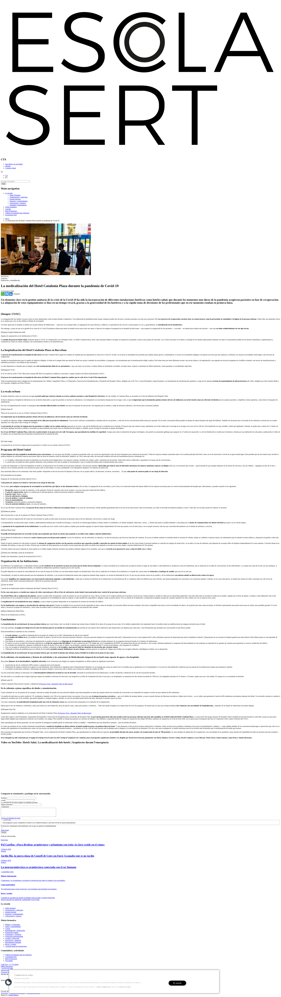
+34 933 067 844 (7, 968)
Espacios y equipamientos (19, 201)
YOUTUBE (35, 900)
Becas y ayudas (10, 944)
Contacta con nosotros (8, 972)
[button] (8, 982)
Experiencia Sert (11, 215)
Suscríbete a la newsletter (14, 164)
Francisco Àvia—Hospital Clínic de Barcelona (56, 684)
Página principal (6, 805)
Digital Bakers (13, 995)
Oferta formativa (11, 207)
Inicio (7, 219)
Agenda (8, 209)
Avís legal (4, 993)
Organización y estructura (18, 197)
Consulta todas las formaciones (16, 946)
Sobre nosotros (10, 908)
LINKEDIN (26, 900)
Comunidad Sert (11, 957)
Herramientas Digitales (13, 942)
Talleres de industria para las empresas (18, 955)
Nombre (4, 798)
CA (6, 175)
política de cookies (125, 987)
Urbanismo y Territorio (13, 934)
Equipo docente (15, 199)
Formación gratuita (11, 932)
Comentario (5, 807)
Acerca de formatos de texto (10, 818)
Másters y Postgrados (12, 925)
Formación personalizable (14, 936)
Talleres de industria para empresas (17, 213)
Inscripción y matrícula (13, 940)
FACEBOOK (17, 900)
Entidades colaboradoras (18, 205)
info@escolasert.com (8, 970)
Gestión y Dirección (12, 938)
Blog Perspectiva (11, 211)
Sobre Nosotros (15, 195)
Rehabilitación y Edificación (15, 930)
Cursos (7, 928)
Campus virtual (10, 168)
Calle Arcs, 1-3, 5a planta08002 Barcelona (9, 965)
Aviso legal (5, 830)
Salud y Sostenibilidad (13, 926)
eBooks (8, 166)
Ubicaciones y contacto (18, 203)
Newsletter (9, 961)
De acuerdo (177, 983)
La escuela (9, 193)
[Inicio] (140, 155)
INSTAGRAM (6, 900)
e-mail (3, 800)
